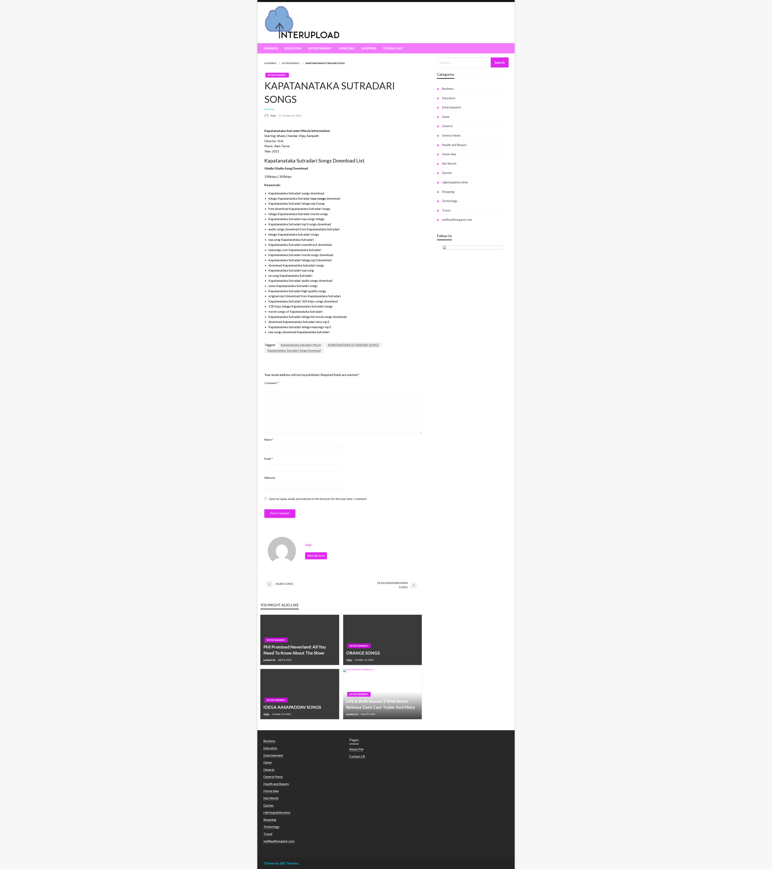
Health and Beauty (454, 145)
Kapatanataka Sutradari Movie (301, 345)
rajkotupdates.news (455, 182)
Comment (271, 383)
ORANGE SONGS (363, 652)
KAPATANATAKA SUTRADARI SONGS (353, 345)
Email (268, 458)
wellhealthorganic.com (457, 219)
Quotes (447, 173)
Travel (446, 210)
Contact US (357, 756)
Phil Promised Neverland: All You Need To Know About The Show (294, 649)
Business (271, 48)
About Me (356, 749)
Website (269, 477)
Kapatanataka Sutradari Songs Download (294, 350)
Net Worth (449, 163)
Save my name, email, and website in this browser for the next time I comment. (318, 498)
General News (451, 135)
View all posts (316, 555)
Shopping (368, 48)
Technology (393, 48)
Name (269, 439)
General (447, 126)
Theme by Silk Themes (281, 863)
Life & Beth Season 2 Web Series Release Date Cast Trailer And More (380, 703)
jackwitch (269, 660)
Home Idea (347, 48)
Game (446, 116)
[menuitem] (270, 48)
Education (293, 48)
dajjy (273, 115)
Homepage (270, 63)
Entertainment (320, 48)
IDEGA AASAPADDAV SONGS (292, 707)
